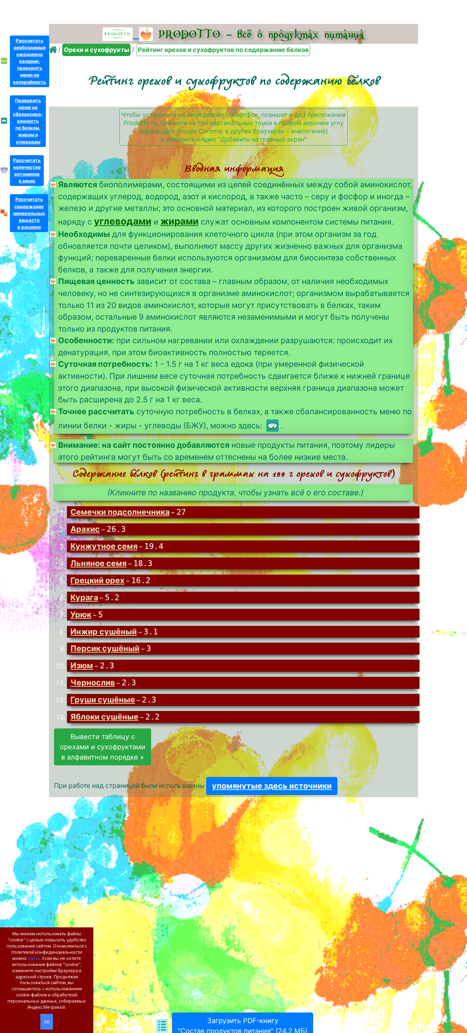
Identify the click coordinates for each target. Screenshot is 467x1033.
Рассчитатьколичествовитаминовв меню (27, 171)
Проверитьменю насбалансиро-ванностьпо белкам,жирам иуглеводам (28, 121)
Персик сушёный (104, 648)
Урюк (80, 614)
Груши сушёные (102, 700)
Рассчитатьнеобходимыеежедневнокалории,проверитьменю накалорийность (29, 61)
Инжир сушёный (103, 631)
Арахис (85, 529)
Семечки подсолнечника (120, 512)
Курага (84, 597)
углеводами (122, 221)
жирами (179, 221)
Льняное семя (98, 563)
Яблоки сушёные (104, 717)
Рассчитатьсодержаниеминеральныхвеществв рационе (29, 213)
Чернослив (92, 682)
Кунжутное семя (103, 546)
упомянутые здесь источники (272, 786)
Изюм (81, 665)
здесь (34, 958)
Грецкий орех (97, 580)
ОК (47, 1022)
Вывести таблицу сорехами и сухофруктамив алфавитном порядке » (102, 747)
